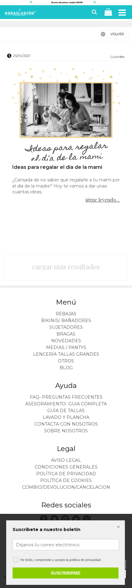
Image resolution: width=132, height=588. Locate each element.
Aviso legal (66, 460)
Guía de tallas (66, 410)
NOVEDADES (66, 340)
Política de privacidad (66, 473)
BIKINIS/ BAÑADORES (66, 320)
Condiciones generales (66, 467)
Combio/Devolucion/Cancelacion (66, 487)
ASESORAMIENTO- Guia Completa (66, 404)
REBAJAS (66, 314)
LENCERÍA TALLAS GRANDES (66, 354)
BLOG (66, 367)
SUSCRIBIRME (65, 573)
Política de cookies (66, 480)
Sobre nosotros (66, 431)
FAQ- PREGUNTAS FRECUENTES (66, 397)
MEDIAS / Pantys (66, 347)
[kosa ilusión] (19, 13)
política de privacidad (85, 560)
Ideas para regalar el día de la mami (57, 167)
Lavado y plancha (66, 417)
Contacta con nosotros (66, 424)
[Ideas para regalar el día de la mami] (66, 115)
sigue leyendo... (102, 200)
